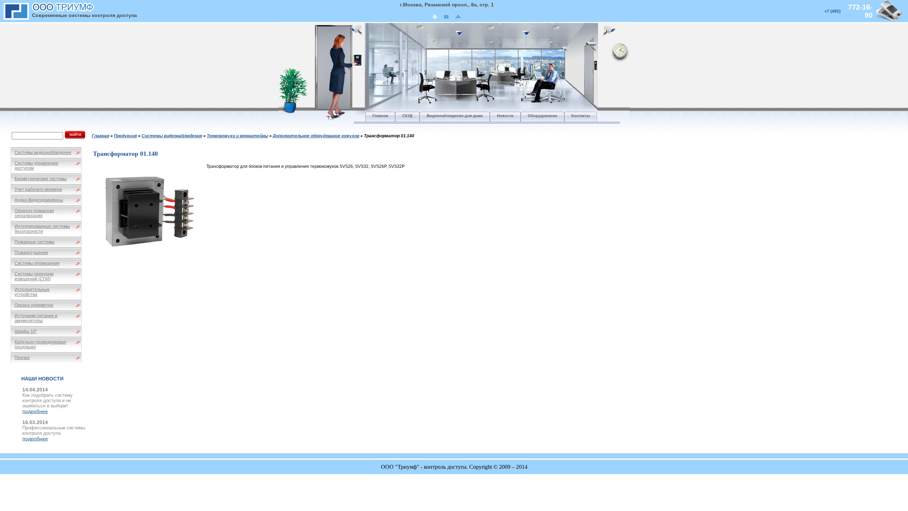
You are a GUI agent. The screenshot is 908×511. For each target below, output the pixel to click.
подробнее (35, 411)
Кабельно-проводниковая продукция (40, 345)
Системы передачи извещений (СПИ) (34, 276)
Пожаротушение (31, 252)
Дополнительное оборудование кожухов (316, 135)
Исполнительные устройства (32, 292)
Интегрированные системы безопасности (42, 229)
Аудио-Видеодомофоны (39, 200)
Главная (100, 135)
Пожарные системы (35, 242)
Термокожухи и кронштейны (237, 135)
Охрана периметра (34, 305)
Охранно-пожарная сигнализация (34, 213)
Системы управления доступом (36, 166)
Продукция (125, 135)
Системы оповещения (37, 263)
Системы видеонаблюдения (43, 152)
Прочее (22, 357)
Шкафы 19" (26, 331)
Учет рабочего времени (38, 189)
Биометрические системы (41, 178)
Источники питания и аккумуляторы (36, 318)
